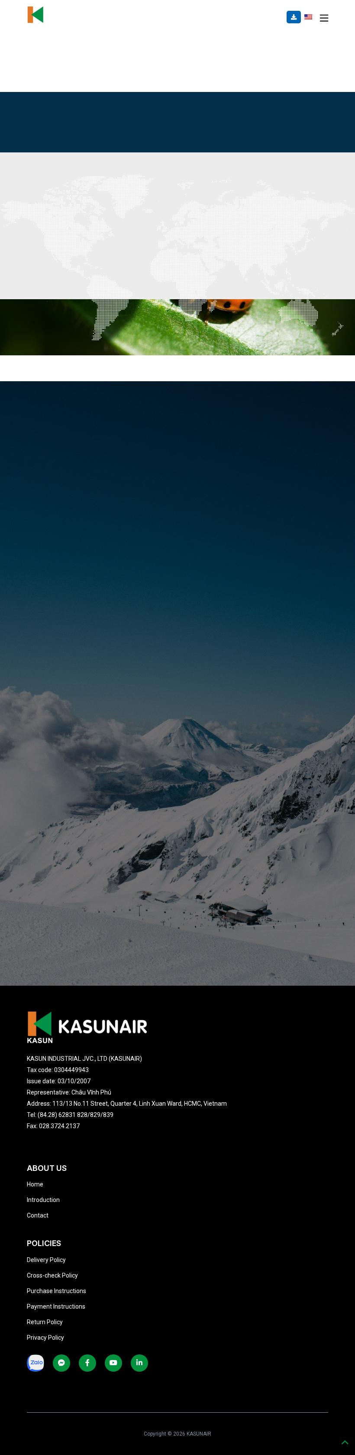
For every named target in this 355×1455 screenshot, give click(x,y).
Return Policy (45, 1322)
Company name (68, 461)
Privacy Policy (45, 1337)
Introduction (43, 1199)
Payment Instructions (56, 1306)
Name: (54, 416)
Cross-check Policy (52, 1275)
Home (35, 1184)
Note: (52, 596)
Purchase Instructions (56, 1290)
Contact (37, 1215)
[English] (308, 16)
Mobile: (55, 551)
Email (52, 506)
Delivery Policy (46, 1259)
